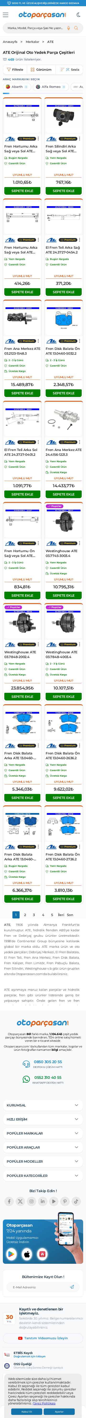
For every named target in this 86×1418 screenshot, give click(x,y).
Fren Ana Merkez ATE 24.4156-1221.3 (63, 452)
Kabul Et (27, 1411)
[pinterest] (65, 1201)
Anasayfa (10, 42)
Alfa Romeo (51, 87)
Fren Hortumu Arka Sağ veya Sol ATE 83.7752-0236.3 (21, 149)
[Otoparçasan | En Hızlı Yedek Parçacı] (42, 15)
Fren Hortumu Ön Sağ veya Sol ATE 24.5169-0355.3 (19, 553)
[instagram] (31, 1201)
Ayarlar (59, 1411)
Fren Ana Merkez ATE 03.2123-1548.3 (22, 351)
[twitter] (20, 1201)
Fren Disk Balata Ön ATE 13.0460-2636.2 (63, 755)
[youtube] (54, 1201)
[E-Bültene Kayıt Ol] (72, 1287)
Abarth (17, 87)
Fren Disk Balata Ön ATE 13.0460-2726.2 (63, 856)
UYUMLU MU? (22, 175)
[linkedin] (43, 1201)
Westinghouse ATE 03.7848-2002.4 (20, 654)
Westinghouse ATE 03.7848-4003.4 (61, 654)
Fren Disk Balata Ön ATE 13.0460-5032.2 (63, 351)
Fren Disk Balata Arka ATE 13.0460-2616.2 (19, 755)
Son (70, 915)
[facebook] (9, 1201)
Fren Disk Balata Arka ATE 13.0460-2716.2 (19, 857)
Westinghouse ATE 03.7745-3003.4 (61, 553)
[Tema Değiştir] (78, 15)
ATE (50, 42)
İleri (61, 915)
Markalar (32, 42)
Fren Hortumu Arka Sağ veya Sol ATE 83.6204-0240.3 (21, 250)
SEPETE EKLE (22, 191)
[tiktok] (76, 1201)
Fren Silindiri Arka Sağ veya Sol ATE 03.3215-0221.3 (61, 149)
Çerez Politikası (44, 1403)
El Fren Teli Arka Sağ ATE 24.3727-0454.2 (63, 249)
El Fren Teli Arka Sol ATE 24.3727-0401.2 (20, 452)
